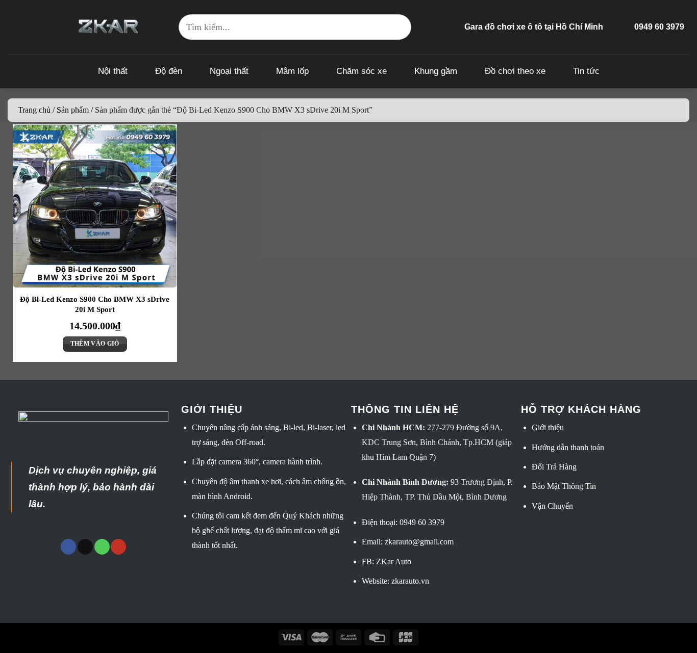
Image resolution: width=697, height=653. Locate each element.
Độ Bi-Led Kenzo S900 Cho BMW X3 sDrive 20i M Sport (94, 304)
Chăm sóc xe (361, 71)
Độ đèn (168, 71)
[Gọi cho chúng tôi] (102, 547)
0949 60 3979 (422, 522)
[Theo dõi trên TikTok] (85, 547)
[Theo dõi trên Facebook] (68, 547)
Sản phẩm (73, 110)
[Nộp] (398, 27)
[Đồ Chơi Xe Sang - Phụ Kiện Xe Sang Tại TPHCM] (108, 26)
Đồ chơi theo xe (515, 71)
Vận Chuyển (552, 506)
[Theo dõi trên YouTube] (118, 547)
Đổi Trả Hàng (554, 466)
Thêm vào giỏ (94, 344)
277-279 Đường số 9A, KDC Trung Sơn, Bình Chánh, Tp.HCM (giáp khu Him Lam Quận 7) (437, 442)
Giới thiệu (548, 427)
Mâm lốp (292, 71)
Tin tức (586, 71)
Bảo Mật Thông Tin (564, 486)
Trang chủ (34, 110)
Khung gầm (435, 71)
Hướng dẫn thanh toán (568, 447)
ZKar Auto (393, 561)
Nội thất (113, 71)
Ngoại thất (229, 71)
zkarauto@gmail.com (419, 541)
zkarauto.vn (410, 581)
